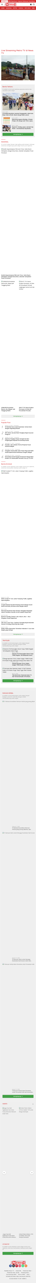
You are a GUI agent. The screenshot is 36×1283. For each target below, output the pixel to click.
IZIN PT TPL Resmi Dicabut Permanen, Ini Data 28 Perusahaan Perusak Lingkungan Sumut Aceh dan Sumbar (26, 409)
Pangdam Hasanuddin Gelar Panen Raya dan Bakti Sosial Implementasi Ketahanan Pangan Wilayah (19, 451)
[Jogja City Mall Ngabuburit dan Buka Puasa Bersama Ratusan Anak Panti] (10, 1170)
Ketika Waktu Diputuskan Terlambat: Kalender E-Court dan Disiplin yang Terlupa (17, 629)
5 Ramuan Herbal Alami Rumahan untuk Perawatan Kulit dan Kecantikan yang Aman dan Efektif (22, 1091)
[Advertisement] (18, 29)
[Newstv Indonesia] (10, 4)
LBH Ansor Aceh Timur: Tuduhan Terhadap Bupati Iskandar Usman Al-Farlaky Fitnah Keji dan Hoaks (17, 623)
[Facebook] (10, 1266)
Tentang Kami (25, 1272)
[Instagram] (19, 1266)
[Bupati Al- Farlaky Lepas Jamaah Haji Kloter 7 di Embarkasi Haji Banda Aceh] (7, 128)
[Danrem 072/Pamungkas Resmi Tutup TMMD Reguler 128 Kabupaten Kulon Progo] (18, 650)
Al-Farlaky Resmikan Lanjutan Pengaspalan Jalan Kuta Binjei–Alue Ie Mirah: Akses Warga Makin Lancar (18, 114)
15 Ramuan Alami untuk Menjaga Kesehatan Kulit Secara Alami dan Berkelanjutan (21, 960)
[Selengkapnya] (32, 1104)
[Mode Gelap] (31, 4)
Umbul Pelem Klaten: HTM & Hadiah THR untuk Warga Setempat (26, 1235)
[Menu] (2, 4)
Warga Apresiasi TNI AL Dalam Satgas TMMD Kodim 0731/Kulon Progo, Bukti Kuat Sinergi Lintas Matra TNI (22, 664)
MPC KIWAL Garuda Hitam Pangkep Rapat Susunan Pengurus (19, 433)
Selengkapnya (17, 134)
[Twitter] (13, 1266)
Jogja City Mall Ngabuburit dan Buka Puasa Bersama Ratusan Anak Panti (9, 1235)
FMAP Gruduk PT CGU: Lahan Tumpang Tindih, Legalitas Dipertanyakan (16, 599)
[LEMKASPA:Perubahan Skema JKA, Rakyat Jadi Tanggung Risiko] (9, 343)
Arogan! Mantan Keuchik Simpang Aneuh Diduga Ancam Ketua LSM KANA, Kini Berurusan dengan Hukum (16, 605)
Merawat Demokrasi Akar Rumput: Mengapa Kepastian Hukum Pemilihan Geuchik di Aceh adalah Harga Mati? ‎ (16, 611)
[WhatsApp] (23, 1266)
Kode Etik (18, 1271)
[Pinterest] (16, 1266)
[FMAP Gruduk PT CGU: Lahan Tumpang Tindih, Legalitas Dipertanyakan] (18, 533)
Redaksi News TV (9, 1271)
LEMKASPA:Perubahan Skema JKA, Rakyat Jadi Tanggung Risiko (8, 409)
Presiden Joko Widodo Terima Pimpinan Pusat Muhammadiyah (18, 445)
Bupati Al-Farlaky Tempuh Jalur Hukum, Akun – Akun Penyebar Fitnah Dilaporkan (15, 617)
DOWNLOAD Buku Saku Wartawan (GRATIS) (18, 1276)
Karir (28, 1274)
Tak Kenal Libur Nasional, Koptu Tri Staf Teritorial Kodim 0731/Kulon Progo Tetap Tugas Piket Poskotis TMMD (22, 675)
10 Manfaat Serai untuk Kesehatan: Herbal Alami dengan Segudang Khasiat (18, 427)
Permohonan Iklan (11, 1274)
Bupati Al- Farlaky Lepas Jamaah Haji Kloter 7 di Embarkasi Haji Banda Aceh (22, 127)
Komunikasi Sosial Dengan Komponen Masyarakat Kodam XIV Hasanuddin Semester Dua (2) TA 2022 (19, 457)
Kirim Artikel (21, 1274)
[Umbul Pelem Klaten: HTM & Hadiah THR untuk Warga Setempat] (26, 1170)
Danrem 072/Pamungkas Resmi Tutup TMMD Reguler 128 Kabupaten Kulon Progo (22, 654)
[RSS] (26, 1266)
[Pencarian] (34, 4)
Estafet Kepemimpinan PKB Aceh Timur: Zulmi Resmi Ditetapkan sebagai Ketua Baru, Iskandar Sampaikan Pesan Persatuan (16, 276)
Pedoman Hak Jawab (13, 1272)
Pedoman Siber (27, 1271)
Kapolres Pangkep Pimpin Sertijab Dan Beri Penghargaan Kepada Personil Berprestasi (17, 439)
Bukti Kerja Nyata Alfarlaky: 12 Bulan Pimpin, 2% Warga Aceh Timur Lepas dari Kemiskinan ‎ (22, 120)
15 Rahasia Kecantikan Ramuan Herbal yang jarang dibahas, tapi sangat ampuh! (21, 828)
